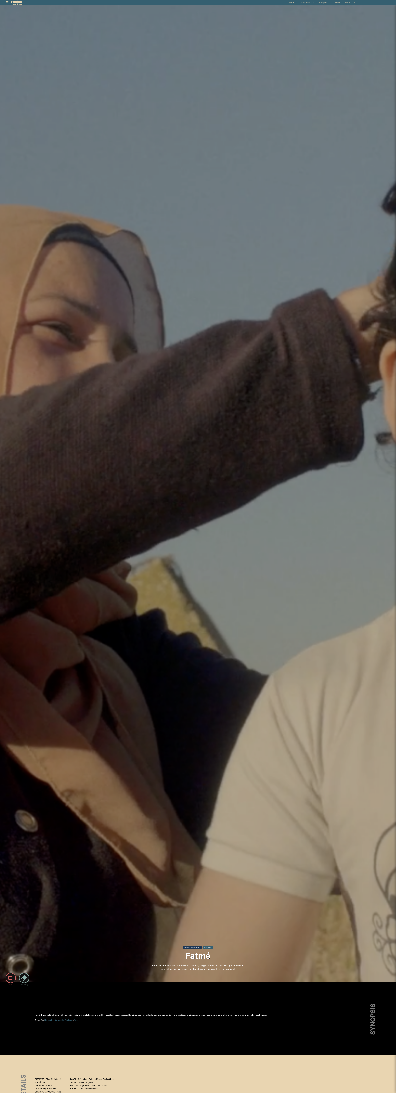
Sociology (69, 1020)
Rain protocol (324, 3)
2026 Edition (306, 3)
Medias (337, 3)
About (291, 3)
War (76, 1020)
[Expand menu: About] (295, 3)
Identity (61, 1020)
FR (363, 3)
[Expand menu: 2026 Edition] (313, 3)
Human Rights (50, 1020)
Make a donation (351, 3)
